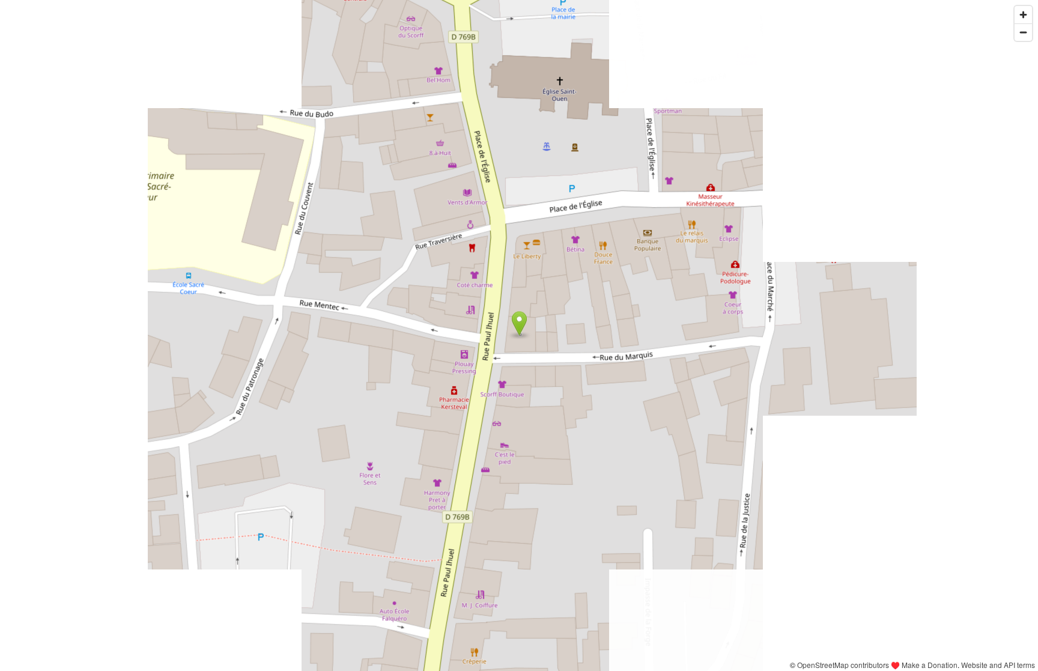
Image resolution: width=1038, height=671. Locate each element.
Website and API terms (998, 665)
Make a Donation (930, 665)
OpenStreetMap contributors (843, 665)
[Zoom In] (1023, 14)
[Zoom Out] (1023, 32)
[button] (519, 324)
